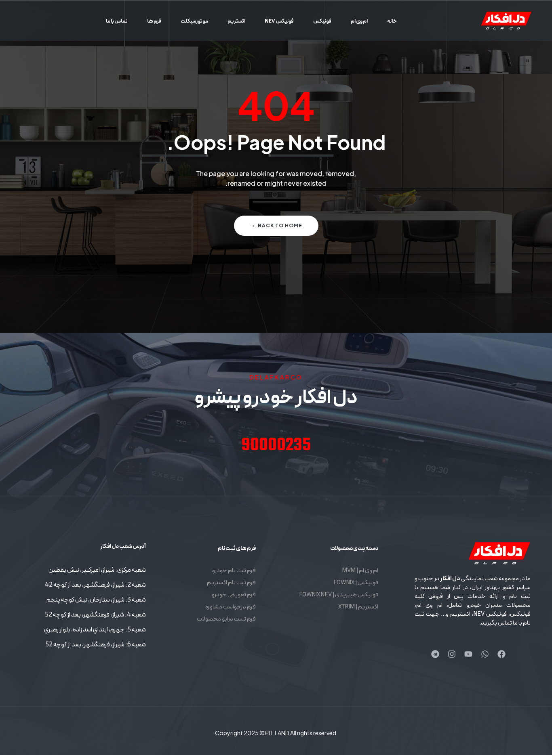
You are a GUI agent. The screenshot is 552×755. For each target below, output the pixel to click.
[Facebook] (501, 654)
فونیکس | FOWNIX (355, 582)
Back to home (280, 225)
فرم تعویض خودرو (234, 595)
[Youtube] (468, 654)
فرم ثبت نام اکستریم (231, 582)
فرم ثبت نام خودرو (234, 570)
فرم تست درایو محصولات (226, 619)
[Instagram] (452, 654)
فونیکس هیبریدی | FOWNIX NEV (338, 595)
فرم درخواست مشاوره (230, 607)
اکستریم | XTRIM (358, 607)
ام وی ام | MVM (360, 570)
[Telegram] (435, 654)
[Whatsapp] (485, 654)
